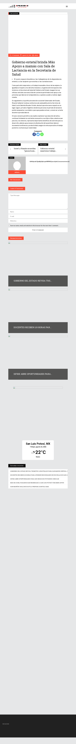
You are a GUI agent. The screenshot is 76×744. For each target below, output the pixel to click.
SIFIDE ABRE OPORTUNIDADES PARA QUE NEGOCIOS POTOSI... (37, 650)
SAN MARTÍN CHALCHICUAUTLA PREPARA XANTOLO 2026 (29, 487)
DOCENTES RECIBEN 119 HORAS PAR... (32, 327)
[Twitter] (38, 134)
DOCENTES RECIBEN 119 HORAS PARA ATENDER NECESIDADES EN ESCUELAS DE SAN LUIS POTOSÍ (42, 475)
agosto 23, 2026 (17, 541)
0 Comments (15, 55)
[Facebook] (34, 134)
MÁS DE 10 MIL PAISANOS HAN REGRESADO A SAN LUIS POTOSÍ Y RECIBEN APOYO (37, 483)
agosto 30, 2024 (26, 55)
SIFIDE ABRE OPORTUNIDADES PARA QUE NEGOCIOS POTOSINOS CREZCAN (34, 479)
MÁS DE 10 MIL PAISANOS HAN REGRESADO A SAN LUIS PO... (36, 696)
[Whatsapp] (42, 134)
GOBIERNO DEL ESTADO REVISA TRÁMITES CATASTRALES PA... (32, 536)
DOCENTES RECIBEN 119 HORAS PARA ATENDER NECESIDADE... (35, 593)
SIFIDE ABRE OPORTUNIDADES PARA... (33, 374)
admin (36, 55)
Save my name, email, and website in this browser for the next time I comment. (34, 225)
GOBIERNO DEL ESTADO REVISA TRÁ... (33, 280)
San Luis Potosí (14, 13)
